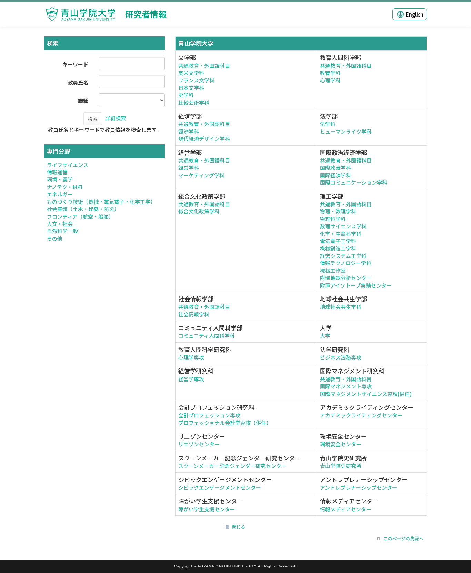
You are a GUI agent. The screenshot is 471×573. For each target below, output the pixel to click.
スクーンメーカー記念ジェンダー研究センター (232, 465)
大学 (325, 335)
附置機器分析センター (346, 277)
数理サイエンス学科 (343, 226)
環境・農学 (60, 179)
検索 (93, 118)
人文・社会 (60, 223)
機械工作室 (333, 270)
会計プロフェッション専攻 (209, 415)
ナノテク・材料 (65, 186)
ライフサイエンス (67, 164)
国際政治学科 (335, 167)
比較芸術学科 (193, 102)
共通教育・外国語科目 (204, 65)
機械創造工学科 (338, 248)
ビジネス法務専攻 (340, 357)
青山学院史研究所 (340, 465)
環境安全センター (340, 444)
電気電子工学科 (338, 240)
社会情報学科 (193, 314)
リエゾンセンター (199, 444)
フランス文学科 (196, 80)
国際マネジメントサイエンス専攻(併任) (366, 393)
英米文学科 (191, 72)
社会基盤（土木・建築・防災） (83, 208)
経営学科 (188, 167)
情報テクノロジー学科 (345, 263)
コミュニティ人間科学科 (206, 335)
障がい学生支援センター (206, 509)
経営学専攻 (191, 379)
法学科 (327, 123)
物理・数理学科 (338, 211)
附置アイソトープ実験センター (356, 285)
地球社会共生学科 (340, 306)
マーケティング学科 (201, 175)
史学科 (186, 94)
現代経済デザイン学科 (204, 138)
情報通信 (57, 172)
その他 (54, 238)
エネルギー (60, 194)
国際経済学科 (335, 175)
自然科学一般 (62, 231)
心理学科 (330, 80)
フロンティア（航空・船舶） (80, 216)
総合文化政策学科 (199, 211)
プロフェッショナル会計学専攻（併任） (224, 422)
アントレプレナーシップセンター (358, 487)
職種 (83, 100)
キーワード (75, 64)
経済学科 (188, 131)
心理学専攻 (191, 357)
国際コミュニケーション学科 (353, 182)
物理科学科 (333, 218)
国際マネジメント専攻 (346, 386)
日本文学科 (191, 87)
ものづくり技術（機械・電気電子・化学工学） (101, 201)
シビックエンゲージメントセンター (219, 487)
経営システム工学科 (343, 255)
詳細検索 (115, 118)
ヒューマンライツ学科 (346, 131)
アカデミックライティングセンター (361, 415)
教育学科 (330, 72)
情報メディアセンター (345, 509)
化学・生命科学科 (340, 233)
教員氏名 (78, 82)
